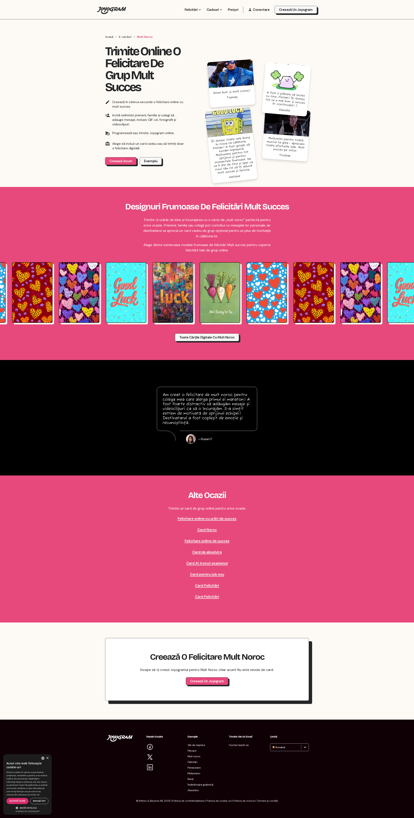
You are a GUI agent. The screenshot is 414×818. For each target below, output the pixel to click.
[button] (27, 807)
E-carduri (125, 37)
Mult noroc (194, 756)
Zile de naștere (196, 745)
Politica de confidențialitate (188, 800)
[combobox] (272, 747)
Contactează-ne (239, 745)
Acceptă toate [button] (17, 801)
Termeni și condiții (267, 800)
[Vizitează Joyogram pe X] (149, 757)
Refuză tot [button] (39, 801)
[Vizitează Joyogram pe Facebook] (149, 747)
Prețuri (233, 9)
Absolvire (193, 790)
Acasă (109, 37)
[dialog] (27, 784)
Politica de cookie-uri (218, 800)
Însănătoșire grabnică (200, 784)
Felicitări (191, 9)
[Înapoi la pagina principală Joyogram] (111, 9)
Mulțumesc (194, 773)
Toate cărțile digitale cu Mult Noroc (207, 337)
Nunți (191, 779)
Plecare (192, 750)
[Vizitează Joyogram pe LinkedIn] (149, 768)
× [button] (47, 758)
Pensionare (194, 767)
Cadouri (213, 9)
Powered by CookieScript (28, 811)
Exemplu (150, 161)
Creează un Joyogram (296, 9)
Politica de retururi (244, 800)
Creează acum (120, 161)
